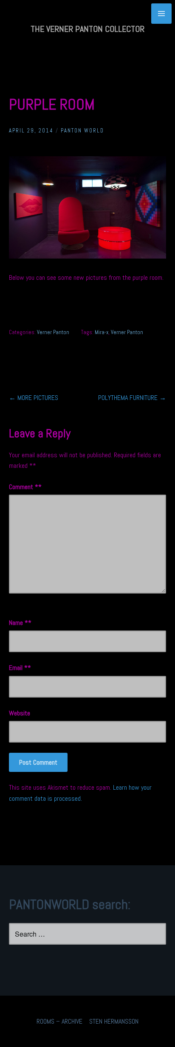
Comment (23, 486)
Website (19, 713)
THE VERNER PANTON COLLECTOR (87, 28)
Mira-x (101, 332)
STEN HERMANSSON (113, 1021)
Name (18, 622)
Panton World (82, 130)
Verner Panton (53, 332)
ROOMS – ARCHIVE (59, 1021)
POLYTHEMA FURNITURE (132, 397)
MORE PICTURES (33, 397)
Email (18, 667)
